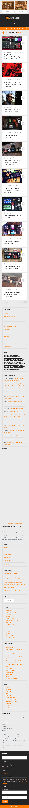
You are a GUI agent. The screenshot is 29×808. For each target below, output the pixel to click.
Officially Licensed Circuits (12, 628)
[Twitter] (19, 28)
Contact (6, 550)
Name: (3, 794)
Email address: (5, 789)
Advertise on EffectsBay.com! (14, 523)
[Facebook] (9, 28)
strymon (9, 362)
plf (5, 360)
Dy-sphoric (8, 689)
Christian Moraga (10, 653)
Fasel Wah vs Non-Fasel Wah (16, 439)
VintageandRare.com (11, 707)
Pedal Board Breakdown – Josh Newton (12, 242)
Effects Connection (10, 618)
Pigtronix (15, 367)
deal (5, 362)
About (5, 547)
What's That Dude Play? (12, 709)
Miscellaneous (7, 323)
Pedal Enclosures (10, 630)
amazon (16, 358)
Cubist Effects (9, 614)
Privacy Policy (7, 564)
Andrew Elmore (9, 647)
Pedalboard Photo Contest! (15, 401)
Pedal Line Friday (8, 333)
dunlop (20, 358)
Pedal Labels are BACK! (9, 587)
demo (18, 363)
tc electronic (7, 358)
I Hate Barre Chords (11, 662)
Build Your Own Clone (11, 612)
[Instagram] (14, 28)
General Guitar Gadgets (12, 620)
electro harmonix (8, 356)
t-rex (21, 365)
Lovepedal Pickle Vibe (13, 411)
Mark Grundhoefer (10, 670)
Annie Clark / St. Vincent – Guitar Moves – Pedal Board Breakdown (13, 84)
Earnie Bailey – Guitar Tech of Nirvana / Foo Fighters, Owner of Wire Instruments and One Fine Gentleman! (14, 385)
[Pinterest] (17, 28)
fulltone (21, 360)
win (17, 366)
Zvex (14, 366)
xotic (20, 366)
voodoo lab (6, 367)
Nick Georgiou (9, 674)
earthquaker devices (16, 362)
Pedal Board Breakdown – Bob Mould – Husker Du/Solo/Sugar (12, 163)
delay (20, 359)
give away (18, 356)
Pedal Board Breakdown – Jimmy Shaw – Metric (12, 111)
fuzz (23, 359)
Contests (6, 313)
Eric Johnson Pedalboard (14, 435)
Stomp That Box (10, 635)
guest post (20, 367)
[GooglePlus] (11, 28)
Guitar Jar (8, 691)
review (14, 365)
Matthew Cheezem (10, 672)
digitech (10, 359)
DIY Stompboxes (10, 616)
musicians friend (12, 363)
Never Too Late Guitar (11, 701)
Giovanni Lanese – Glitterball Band (14, 660)
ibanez (5, 363)
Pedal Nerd (8, 703)
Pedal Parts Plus (10, 632)
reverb (13, 369)
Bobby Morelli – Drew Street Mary (14, 649)
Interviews (6, 319)
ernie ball (23, 363)
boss (5, 355)
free (11, 366)
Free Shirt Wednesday (9, 316)
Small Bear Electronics (11, 633)
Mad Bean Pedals (10, 624)
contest (6, 359)
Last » (18, 304)
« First (12, 302)
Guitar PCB (8, 622)
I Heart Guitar (9, 695)
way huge (10, 365)
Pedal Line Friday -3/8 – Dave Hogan (12, 136)
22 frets (8, 687)
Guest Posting (7, 554)
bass (5, 365)
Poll (4, 339)
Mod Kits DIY (9, 626)
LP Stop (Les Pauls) (11, 699)
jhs (11, 367)
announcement (7, 369)
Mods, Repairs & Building (10, 326)
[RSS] (6, 28)
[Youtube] (22, 28)
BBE (18, 365)
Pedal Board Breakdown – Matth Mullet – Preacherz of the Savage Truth (13, 190)
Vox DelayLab (12, 404)
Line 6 (8, 360)
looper (17, 369)
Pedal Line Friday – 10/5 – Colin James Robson (12, 267)
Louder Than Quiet (10, 697)
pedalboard (6, 366)
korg (24, 366)
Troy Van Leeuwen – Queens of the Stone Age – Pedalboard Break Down (13, 57)
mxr (14, 356)
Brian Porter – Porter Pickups (13, 651)
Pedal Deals (7, 329)
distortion (17, 360)
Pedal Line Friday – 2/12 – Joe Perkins (13, 590)
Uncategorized (7, 346)
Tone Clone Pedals (10, 637)
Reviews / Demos (8, 342)
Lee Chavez (9, 668)
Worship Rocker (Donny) (12, 678)
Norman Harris (9, 676)
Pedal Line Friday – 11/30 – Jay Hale (13, 217)
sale (12, 358)
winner (12, 360)
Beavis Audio (9, 610)
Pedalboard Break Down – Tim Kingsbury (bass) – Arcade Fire (12, 294)
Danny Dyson (9, 655)
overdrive (16, 359)
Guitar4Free (9, 693)
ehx (8, 355)
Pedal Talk (6, 336)
